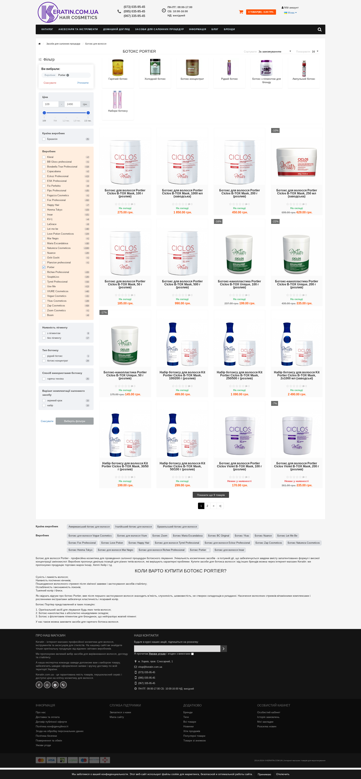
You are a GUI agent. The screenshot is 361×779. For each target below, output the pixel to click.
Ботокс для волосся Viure (132, 535)
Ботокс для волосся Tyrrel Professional (177, 542)
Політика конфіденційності (52, 726)
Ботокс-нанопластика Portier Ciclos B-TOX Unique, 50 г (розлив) (125, 375)
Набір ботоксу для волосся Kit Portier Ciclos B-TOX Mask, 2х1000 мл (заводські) (296, 375)
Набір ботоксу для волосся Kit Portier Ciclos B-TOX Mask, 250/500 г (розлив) (239, 375)
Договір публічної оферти (51, 721)
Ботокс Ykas (242, 535)
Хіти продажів (191, 731)
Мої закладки (265, 721)
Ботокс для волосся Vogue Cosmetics (90, 535)
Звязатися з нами (120, 712)
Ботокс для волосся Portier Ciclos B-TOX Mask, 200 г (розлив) (239, 193)
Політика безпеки (46, 735)
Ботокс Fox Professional (82, 542)
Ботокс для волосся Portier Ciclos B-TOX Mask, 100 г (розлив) (125, 193)
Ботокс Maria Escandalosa (187, 535)
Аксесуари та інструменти (78, 29)
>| (220, 505)
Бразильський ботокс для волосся (177, 526)
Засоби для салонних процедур (159, 29)
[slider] (44, 113)
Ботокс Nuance (263, 535)
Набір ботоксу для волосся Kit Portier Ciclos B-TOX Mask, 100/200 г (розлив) (182, 375)
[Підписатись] (223, 648)
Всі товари (189, 721)
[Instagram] (47, 684)
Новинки (188, 726)
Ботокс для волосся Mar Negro (115, 550)
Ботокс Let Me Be (287, 535)
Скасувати (50, 82)
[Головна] (39, 44)
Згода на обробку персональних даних (59, 731)
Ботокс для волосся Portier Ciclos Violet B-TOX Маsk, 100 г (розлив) (239, 466)
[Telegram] (55, 684)
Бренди (229, 29)
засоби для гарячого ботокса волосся (95, 621)
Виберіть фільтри (74, 421)
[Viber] (63, 684)
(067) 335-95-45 (134, 15)
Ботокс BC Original (218, 535)
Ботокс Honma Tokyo (80, 550)
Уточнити (83, 82)
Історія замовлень (268, 716)
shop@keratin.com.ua (150, 666)
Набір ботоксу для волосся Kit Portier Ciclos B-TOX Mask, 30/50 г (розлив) (125, 466)
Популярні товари (194, 735)
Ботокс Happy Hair (139, 542)
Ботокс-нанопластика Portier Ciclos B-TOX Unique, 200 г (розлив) (296, 284)
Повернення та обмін (49, 740)
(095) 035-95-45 (134, 11)
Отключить (282, 774)
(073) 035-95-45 (134, 6)
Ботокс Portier (198, 550)
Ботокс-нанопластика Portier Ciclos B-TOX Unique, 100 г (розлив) (239, 284)
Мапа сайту (117, 716)
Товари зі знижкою (194, 740)
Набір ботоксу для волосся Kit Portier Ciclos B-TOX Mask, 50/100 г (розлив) (182, 466)
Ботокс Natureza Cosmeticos (304, 542)
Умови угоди (43, 745)
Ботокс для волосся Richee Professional (161, 550)
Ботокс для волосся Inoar (229, 550)
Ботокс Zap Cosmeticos (269, 542)
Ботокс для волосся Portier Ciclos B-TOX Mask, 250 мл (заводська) (296, 193)
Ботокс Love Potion (112, 542)
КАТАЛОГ (47, 29)
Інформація (197, 29)
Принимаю (264, 774)
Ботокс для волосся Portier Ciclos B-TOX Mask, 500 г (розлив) (182, 284)
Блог (215, 29)
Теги (186, 716)
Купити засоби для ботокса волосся (213, 561)
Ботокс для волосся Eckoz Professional (227, 542)
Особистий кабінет (268, 712)
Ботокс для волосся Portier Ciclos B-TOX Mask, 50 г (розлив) (125, 284)
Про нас (41, 712)
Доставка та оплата (48, 716)
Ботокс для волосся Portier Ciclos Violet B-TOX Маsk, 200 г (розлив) (296, 466)
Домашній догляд (116, 29)
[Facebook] (39, 684)
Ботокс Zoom (159, 535)
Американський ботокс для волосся (89, 526)
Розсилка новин (266, 726)
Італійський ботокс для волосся (133, 526)
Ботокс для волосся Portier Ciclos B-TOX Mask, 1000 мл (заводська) (182, 193)
